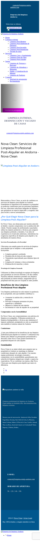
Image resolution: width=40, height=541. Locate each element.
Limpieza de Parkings (17, 75)
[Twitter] (6, 371)
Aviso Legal (27, 518)
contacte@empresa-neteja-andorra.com (20, 133)
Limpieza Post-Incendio (18, 47)
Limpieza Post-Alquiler (18, 59)
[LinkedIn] (6, 373)
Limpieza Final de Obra (18, 57)
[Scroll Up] (1, 539)
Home (7, 38)
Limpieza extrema (11, 40)
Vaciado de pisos (16, 51)
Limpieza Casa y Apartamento (20, 55)
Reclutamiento (15, 81)
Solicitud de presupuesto (18, 79)
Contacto (8, 77)
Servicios (8, 53)
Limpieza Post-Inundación (19, 49)
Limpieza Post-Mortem (18, 42)
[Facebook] (6, 369)
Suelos (7, 61)
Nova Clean (18, 518)
